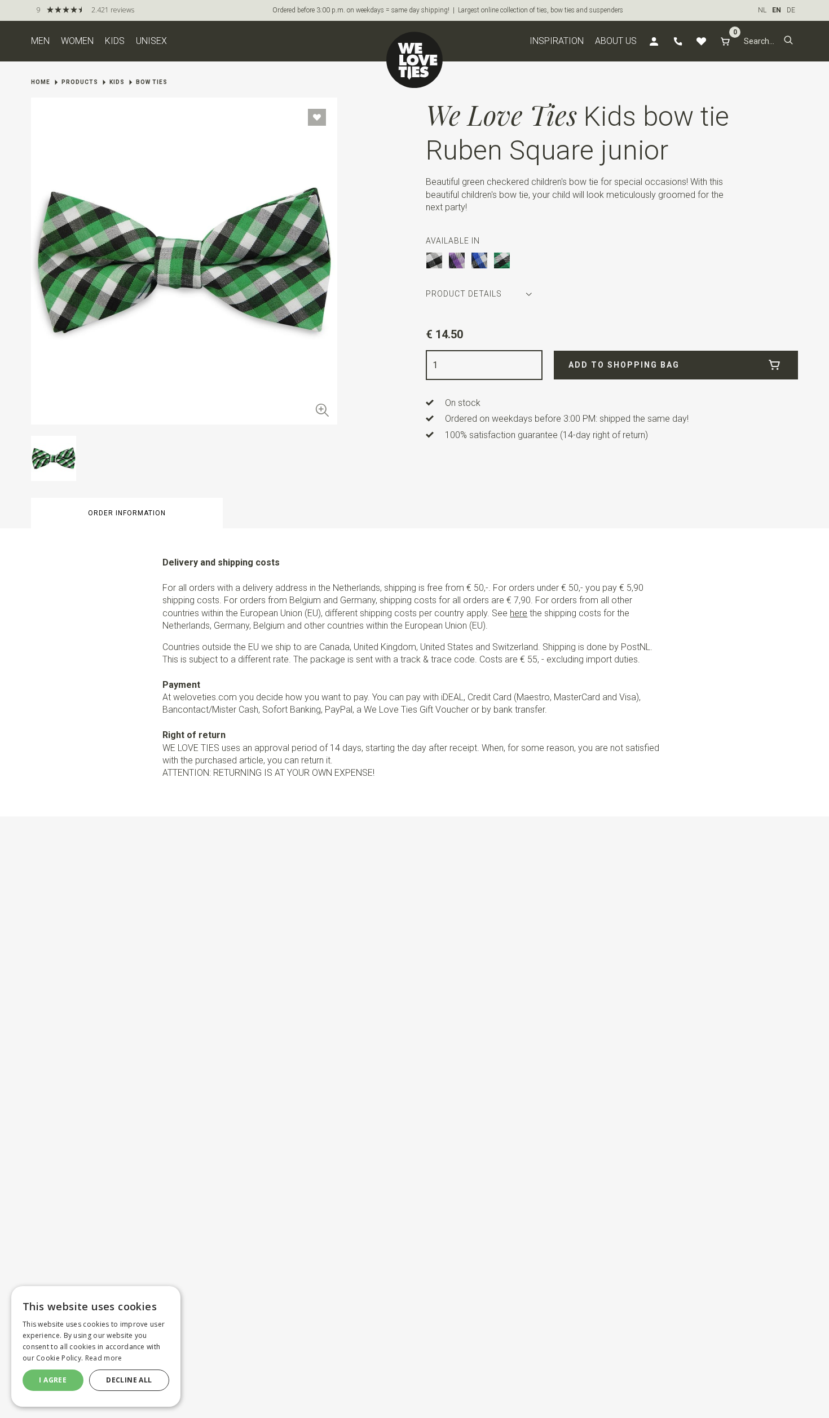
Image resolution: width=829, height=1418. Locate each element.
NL (762, 10)
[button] (788, 41)
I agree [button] (53, 1380)
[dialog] (95, 1346)
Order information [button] (127, 513)
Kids (115, 41)
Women (77, 41)
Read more (103, 1358)
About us (616, 41)
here (518, 613)
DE (791, 10)
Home (40, 82)
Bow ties (151, 82)
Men (40, 41)
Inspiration (557, 41)
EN (776, 10)
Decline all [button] (129, 1380)
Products (79, 82)
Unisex (151, 41)
